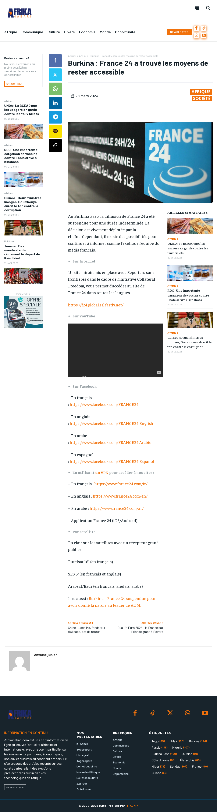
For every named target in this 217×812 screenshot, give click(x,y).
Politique (9, 241)
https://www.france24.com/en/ (120, 495)
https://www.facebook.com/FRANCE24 (104, 404)
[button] (208, 7)
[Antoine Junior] (19, 661)
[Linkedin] (55, 103)
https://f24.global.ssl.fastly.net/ (95, 304)
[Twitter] (55, 74)
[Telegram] (55, 117)
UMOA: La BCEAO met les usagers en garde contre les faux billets (21, 109)
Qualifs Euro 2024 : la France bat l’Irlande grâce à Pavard (140, 630)
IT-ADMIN (132, 805)
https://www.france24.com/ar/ (116, 508)
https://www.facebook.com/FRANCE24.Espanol (112, 461)
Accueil (72, 55)
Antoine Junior (45, 655)
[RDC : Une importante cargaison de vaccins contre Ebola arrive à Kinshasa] (23, 179)
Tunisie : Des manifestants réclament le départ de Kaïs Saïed (22, 252)
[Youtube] (204, 35)
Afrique (8, 100)
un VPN (101, 472)
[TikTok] (204, 28)
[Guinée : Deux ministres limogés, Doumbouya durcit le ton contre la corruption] (23, 227)
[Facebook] (196, 28)
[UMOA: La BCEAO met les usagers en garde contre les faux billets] (23, 131)
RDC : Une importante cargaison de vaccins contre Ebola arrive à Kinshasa (21, 156)
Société (201, 98)
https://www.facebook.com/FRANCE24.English (111, 423)
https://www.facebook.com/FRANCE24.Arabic (110, 442)
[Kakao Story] (55, 131)
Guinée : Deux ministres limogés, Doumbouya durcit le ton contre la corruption (23, 204)
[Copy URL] (55, 145)
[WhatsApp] (196, 35)
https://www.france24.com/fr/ (120, 483)
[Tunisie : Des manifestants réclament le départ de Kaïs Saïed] (23, 276)
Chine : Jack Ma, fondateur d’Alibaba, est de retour (86, 630)
